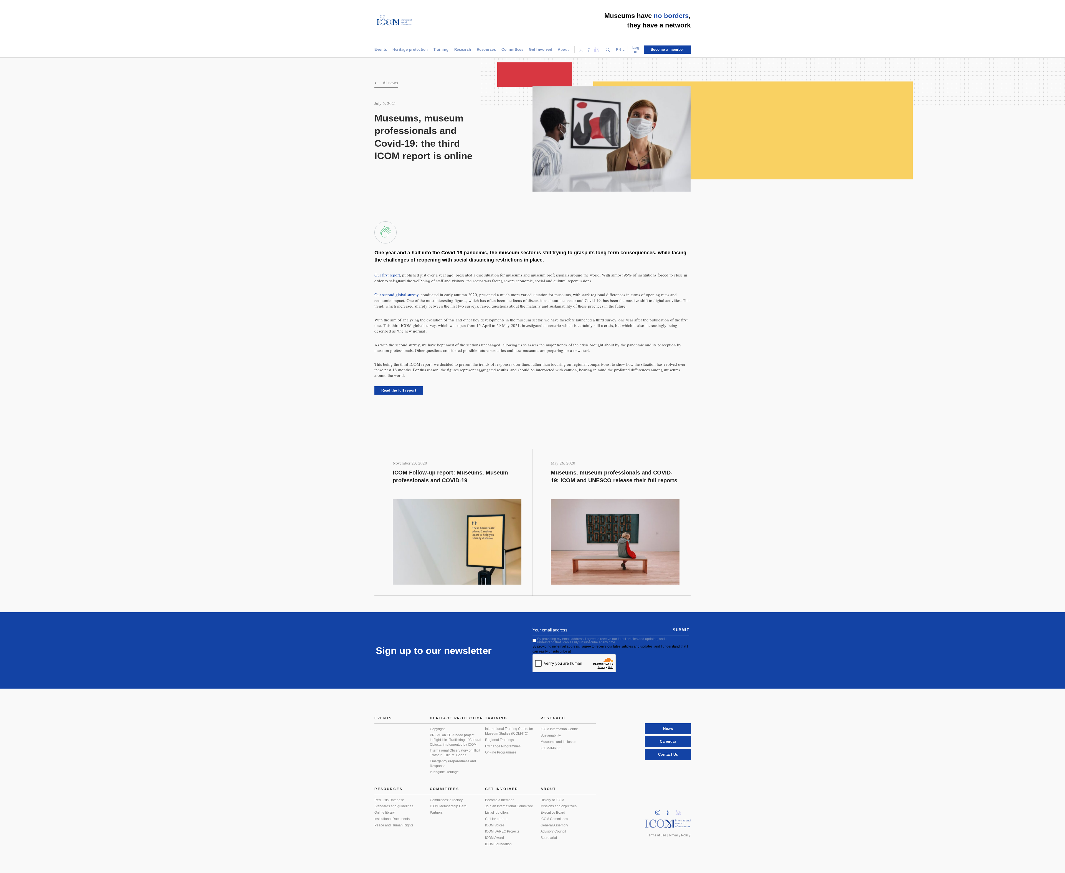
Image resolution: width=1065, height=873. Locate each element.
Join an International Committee (509, 806)
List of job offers (497, 812)
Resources (486, 49)
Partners (436, 812)
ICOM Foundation (498, 844)
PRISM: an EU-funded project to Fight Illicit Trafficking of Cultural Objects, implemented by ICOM (455, 739)
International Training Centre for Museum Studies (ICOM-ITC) (509, 731)
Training (441, 49)
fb (669, 811)
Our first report (387, 275)
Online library (384, 812)
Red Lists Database (389, 800)
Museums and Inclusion (558, 742)
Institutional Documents (392, 819)
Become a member (499, 800)
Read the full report (398, 390)
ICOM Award (494, 838)
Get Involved (540, 49)
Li (680, 811)
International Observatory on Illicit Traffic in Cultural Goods (455, 752)
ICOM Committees (554, 819)
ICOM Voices (494, 825)
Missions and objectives (559, 806)
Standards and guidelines (393, 806)
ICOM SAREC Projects (502, 831)
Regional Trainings (499, 740)
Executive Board (553, 812)
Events (380, 49)
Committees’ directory (446, 800)
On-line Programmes (500, 752)
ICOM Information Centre (559, 729)
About (563, 49)
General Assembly (554, 825)
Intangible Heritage (444, 772)
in (659, 811)
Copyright (437, 729)
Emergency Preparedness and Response (453, 763)
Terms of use (656, 835)
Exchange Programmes (503, 746)
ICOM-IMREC (551, 748)
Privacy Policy (679, 835)
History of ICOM (552, 800)
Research (462, 49)
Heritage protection (410, 49)
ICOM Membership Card (448, 806)
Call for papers (496, 819)
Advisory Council (553, 831)
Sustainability (551, 735)
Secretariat (549, 838)
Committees (512, 49)
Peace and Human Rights (393, 825)
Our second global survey (396, 294)
